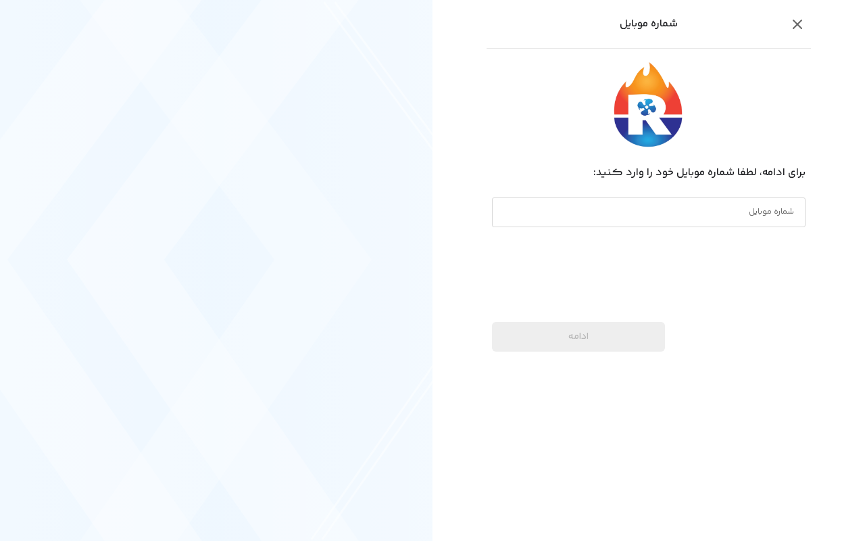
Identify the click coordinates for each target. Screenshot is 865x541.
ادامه (578, 336)
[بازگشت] (797, 24)
